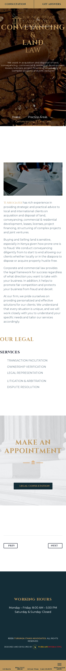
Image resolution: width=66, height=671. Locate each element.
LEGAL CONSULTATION (33, 486)
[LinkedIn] (32, 525)
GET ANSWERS (50, 4)
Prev (12, 545)
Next (53, 545)
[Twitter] (13, 525)
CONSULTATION (17, 4)
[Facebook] (6, 525)
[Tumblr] (26, 525)
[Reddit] (39, 525)
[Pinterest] (19, 525)
